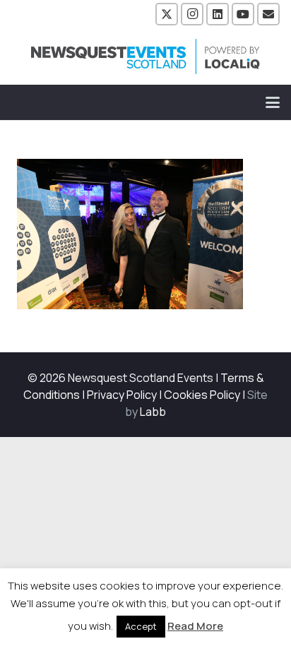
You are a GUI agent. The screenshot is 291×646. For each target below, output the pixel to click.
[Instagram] (192, 14)
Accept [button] (141, 626)
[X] (166, 14)
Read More (195, 625)
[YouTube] (243, 14)
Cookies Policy (202, 394)
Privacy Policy (122, 394)
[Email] (268, 14)
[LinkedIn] (217, 14)
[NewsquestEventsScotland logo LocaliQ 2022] (145, 56)
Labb (153, 411)
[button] (272, 102)
